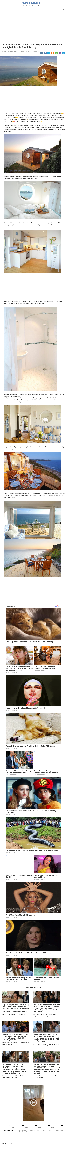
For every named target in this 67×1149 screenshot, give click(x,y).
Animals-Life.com (31, 2)
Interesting (28, 51)
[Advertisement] (33, 26)
